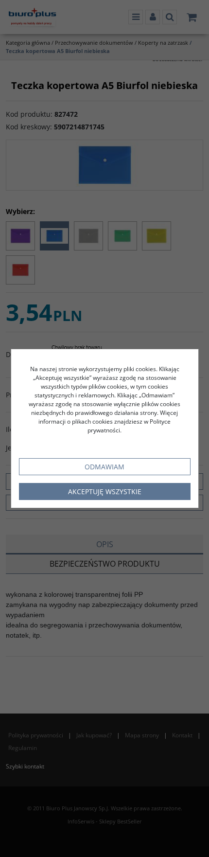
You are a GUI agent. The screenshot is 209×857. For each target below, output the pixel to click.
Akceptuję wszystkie (104, 491)
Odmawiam (104, 466)
